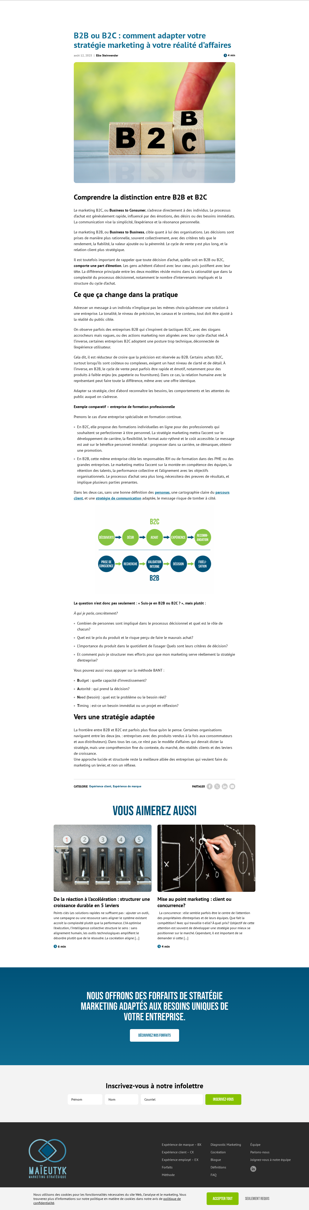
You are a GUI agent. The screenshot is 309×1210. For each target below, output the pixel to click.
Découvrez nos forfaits (154, 1035)
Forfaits (167, 1167)
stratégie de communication (118, 498)
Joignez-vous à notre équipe (270, 1160)
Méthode (168, 1175)
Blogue (216, 1160)
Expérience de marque (127, 786)
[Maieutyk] (47, 1158)
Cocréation (218, 1152)
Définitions (218, 1167)
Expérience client (100, 786)
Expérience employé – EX (180, 1160)
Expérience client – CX (178, 1152)
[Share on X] (217, 786)
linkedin (253, 1169)
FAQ (214, 1175)
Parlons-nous (259, 1152)
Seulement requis (257, 1198)
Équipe (255, 1144)
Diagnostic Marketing (226, 1144)
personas (162, 492)
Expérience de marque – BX (181, 1144)
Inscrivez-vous (223, 1099)
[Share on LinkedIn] (225, 786)
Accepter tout (222, 1198)
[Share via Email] (232, 786)
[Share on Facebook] (210, 786)
